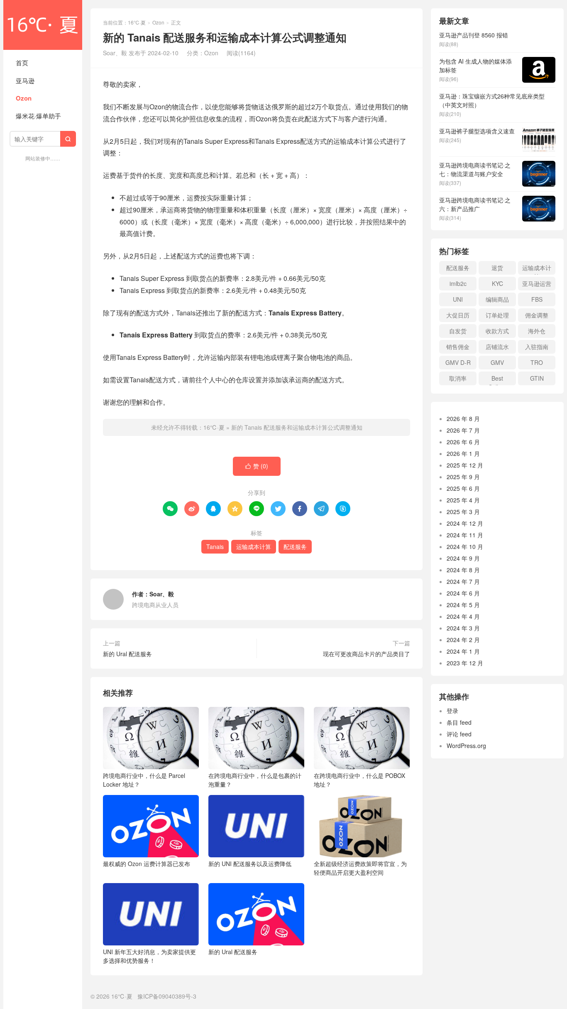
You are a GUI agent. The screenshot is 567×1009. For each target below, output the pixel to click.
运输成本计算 (253, 546)
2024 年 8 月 (463, 570)
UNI (458, 299)
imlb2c (458, 283)
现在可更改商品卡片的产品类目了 (366, 654)
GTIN (537, 378)
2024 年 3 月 (463, 628)
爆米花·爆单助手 (38, 115)
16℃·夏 (42, 25)
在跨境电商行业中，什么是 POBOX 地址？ (359, 779)
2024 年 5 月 (463, 604)
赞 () (256, 466)
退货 (497, 267)
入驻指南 (536, 346)
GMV (497, 362)
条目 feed (459, 722)
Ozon (24, 98)
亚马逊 (25, 80)
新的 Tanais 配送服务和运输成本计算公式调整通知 (296, 427)
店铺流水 (497, 346)
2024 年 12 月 (465, 523)
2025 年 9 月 (463, 477)
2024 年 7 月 (463, 581)
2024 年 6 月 (463, 593)
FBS (537, 299)
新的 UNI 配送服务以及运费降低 (249, 863)
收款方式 (497, 331)
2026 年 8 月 (463, 418)
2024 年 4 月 (463, 616)
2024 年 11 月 (465, 535)
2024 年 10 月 (465, 546)
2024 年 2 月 (463, 639)
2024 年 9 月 (463, 558)
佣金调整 (536, 315)
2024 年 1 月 (463, 651)
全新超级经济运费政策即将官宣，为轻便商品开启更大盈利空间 (360, 867)
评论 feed (459, 734)
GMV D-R (458, 362)
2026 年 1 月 (463, 453)
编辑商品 (497, 299)
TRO (536, 362)
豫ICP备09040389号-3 (166, 996)
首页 (22, 62)
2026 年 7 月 (463, 430)
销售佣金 (457, 346)
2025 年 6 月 (463, 488)
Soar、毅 (161, 594)
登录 (452, 710)
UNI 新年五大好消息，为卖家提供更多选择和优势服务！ (149, 956)
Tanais (215, 546)
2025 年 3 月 (463, 511)
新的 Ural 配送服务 (127, 654)
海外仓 (536, 331)
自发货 (458, 331)
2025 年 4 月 (463, 500)
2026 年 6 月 (463, 442)
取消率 (458, 378)
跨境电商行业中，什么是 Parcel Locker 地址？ (144, 779)
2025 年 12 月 (465, 465)
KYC (497, 283)
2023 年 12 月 (465, 663)
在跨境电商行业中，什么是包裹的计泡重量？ (254, 779)
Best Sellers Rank (497, 379)
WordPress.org (466, 745)
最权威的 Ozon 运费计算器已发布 (146, 863)
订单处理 (497, 315)
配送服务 (295, 546)
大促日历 (457, 315)
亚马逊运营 (536, 283)
